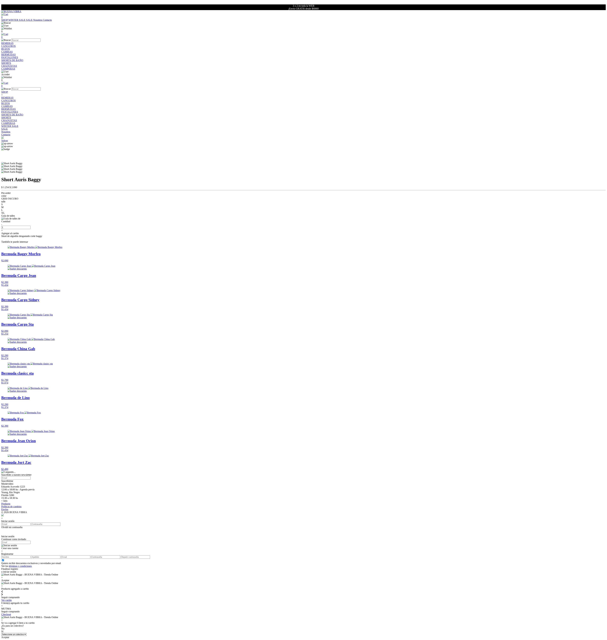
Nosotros (38, 20)
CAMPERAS (8, 68)
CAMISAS (7, 51)
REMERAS (7, 43)
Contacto (47, 20)
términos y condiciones (20, 566)
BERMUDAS (8, 54)
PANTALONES (9, 57)
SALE (29, 20)
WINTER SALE (17, 20)
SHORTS (6, 63)
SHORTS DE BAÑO (12, 60)
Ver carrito (6, 600)
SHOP (4, 20)
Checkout (6, 614)
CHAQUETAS (9, 66)
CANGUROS (8, 46)
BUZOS (5, 49)
